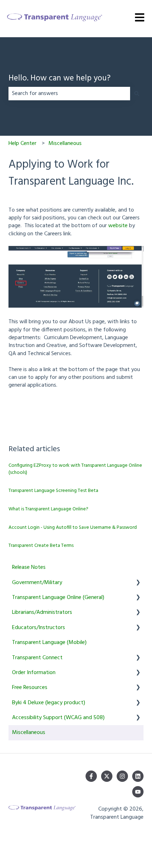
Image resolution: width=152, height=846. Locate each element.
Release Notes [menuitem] (29, 567)
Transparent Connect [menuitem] (37, 657)
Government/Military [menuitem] (37, 582)
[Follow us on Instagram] (122, 776)
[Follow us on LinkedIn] (138, 776)
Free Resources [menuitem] (29, 687)
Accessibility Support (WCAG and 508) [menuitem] (58, 717)
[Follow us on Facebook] (91, 776)
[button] (138, 583)
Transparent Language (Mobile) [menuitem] (49, 642)
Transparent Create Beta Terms (41, 546)
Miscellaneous (65, 143)
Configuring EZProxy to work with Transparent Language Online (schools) (75, 469)
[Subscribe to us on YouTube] (138, 791)
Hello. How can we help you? (59, 79)
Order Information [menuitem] (33, 672)
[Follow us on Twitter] (106, 776)
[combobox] (69, 93)
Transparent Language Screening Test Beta (53, 491)
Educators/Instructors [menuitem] (38, 627)
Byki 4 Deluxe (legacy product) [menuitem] (48, 702)
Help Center (22, 143)
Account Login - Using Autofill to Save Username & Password (72, 527)
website (118, 225)
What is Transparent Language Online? (48, 509)
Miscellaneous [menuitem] (28, 732)
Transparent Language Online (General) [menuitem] (58, 597)
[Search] (137, 93)
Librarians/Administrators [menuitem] (42, 612)
